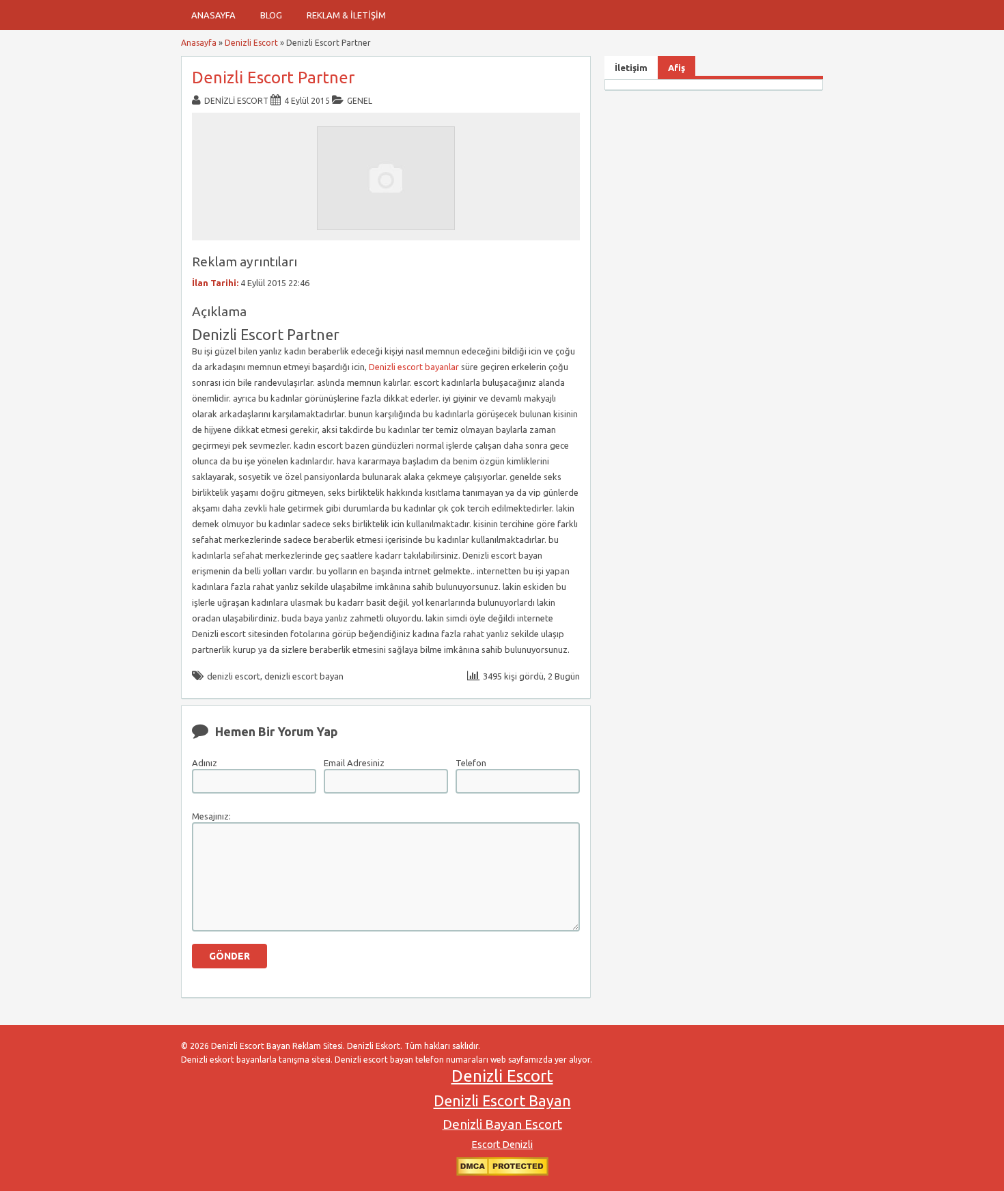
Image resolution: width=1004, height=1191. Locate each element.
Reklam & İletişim (346, 15)
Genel (359, 100)
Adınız (204, 763)
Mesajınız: (211, 816)
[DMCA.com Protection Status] (502, 1172)
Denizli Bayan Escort (502, 1124)
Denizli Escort (251, 42)
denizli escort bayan (304, 676)
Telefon (471, 763)
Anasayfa (213, 15)
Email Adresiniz (354, 763)
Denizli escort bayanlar (414, 367)
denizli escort (233, 676)
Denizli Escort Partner (273, 77)
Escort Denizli (502, 1144)
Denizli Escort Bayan (502, 1101)
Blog (271, 15)
